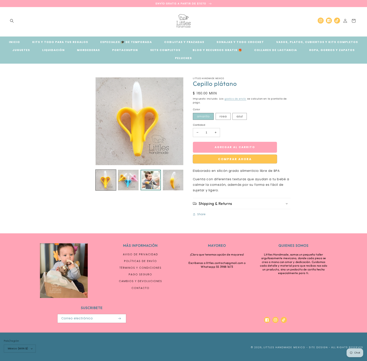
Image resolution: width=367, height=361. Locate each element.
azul (239, 116)
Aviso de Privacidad (140, 254)
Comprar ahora (235, 159)
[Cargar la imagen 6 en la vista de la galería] (173, 180)
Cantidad (199, 125)
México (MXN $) (18, 348)
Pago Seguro (140, 274)
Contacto (140, 288)
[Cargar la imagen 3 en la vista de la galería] (150, 180)
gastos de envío (235, 98)
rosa (223, 116)
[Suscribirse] (119, 318)
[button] (12, 21)
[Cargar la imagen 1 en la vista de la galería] (106, 180)
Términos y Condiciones (140, 268)
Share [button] (201, 214)
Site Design (318, 347)
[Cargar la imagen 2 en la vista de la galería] (128, 180)
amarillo (203, 116)
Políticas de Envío (140, 261)
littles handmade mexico (284, 347)
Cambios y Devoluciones (140, 281)
